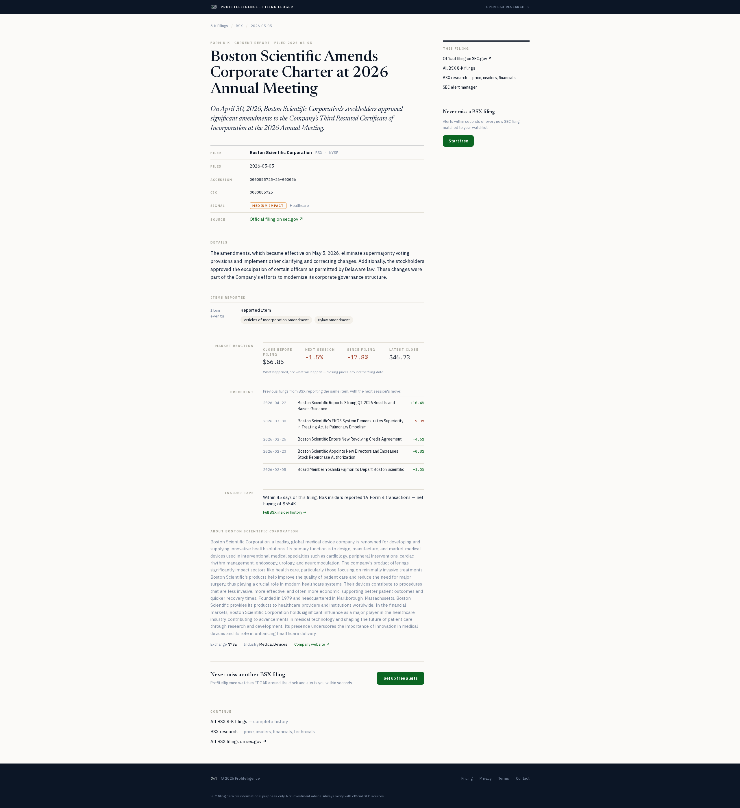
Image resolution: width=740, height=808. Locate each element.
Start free (458, 140)
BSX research (262, 731)
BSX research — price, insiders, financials (479, 77)
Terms (503, 778)
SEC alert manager (460, 87)
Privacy (485, 778)
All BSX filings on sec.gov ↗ (238, 741)
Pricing (467, 778)
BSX (239, 25)
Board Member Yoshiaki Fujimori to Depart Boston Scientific (351, 469)
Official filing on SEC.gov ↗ (467, 58)
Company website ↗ (312, 644)
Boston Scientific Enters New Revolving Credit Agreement (350, 439)
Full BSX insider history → (284, 512)
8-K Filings (219, 25)
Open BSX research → (508, 7)
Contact (523, 778)
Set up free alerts (400, 678)
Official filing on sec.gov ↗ (276, 219)
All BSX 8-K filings (249, 721)
